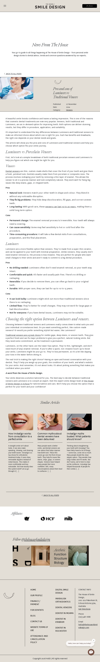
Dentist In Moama (64, 613)
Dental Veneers (63, 607)
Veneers (69, 110)
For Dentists (89, 6)
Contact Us (36, 621)
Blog (32, 615)
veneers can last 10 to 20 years (60, 206)
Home (33, 589)
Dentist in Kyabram (60, 620)
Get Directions (84, 609)
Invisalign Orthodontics (62, 600)
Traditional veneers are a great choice (23, 335)
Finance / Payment (35, 603)
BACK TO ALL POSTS (13, 74)
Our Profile (36, 595)
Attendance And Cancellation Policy (39, 639)
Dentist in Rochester (60, 629)
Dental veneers (13, 171)
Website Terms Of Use (39, 629)
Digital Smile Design (62, 591)
